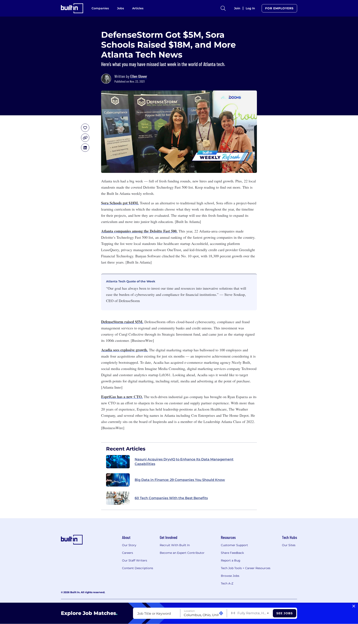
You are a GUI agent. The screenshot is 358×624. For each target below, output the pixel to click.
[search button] (223, 8)
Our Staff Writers (134, 560)
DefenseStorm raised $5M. (122, 321)
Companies (100, 8)
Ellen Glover (138, 76)
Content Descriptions (137, 568)
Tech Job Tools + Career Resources (245, 568)
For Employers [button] (279, 8)
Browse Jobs (230, 576)
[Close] (354, 606)
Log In (250, 8)
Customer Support (234, 545)
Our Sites (288, 545)
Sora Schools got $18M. (120, 203)
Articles (137, 8)
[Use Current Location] (221, 613)
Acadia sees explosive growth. (124, 350)
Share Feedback (232, 553)
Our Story (129, 545)
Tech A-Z (227, 583)
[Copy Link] (85, 138)
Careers (127, 553)
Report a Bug (230, 560)
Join (237, 8)
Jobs (120, 8)
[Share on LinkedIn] (85, 147)
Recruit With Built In (175, 545)
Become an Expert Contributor (182, 553)
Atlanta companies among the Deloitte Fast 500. (139, 231)
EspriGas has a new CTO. (122, 396)
